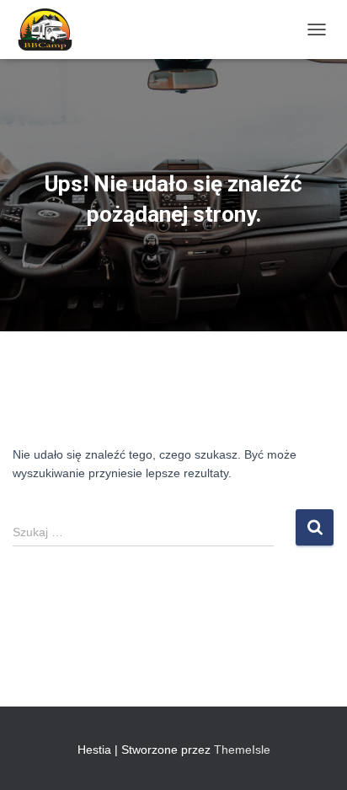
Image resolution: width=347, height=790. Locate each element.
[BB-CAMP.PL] (50, 29)
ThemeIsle (242, 749)
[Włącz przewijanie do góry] (313, 756)
